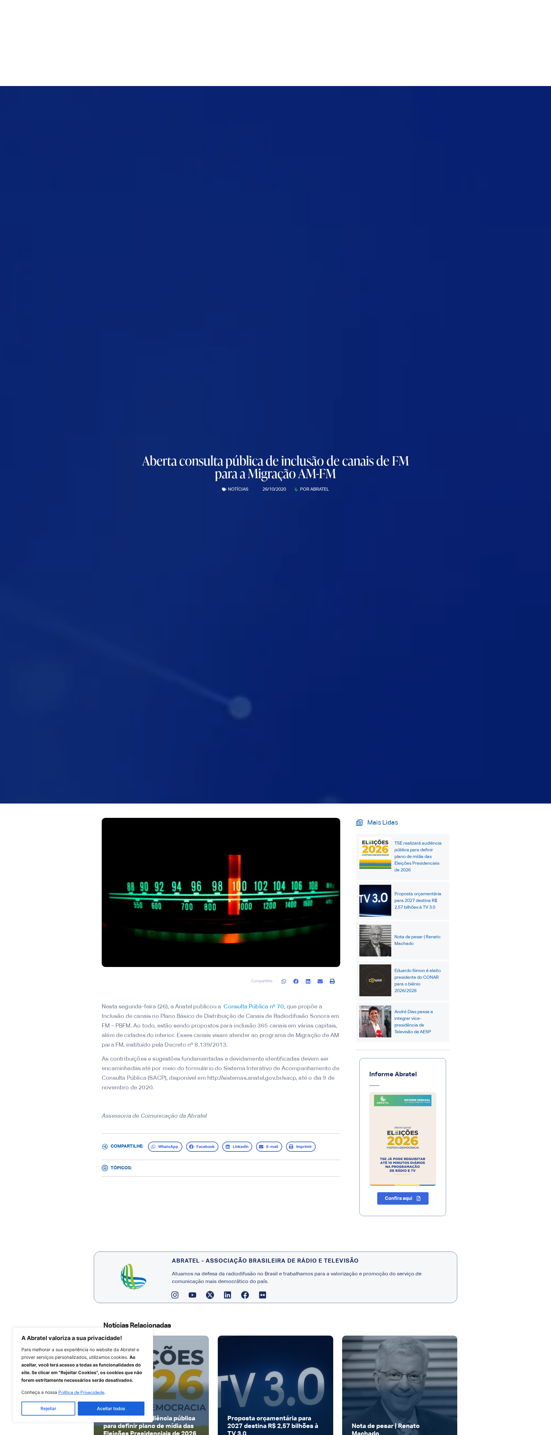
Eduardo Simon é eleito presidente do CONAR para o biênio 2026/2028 (417, 981)
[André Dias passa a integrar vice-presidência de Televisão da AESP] (375, 1021)
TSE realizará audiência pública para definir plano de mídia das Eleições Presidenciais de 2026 (418, 856)
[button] (284, 981)
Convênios (341, 71)
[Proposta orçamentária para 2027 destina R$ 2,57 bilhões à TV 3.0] (375, 901)
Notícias (238, 489)
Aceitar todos (111, 1408)
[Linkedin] (228, 1295)
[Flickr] (263, 1295)
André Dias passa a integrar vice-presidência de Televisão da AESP (413, 1022)
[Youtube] (193, 1295)
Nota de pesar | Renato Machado (417, 940)
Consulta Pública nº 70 (253, 1007)
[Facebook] (245, 1295)
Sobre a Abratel (224, 71)
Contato (370, 71)
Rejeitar (48, 1408)
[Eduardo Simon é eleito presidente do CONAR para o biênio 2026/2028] (375, 980)
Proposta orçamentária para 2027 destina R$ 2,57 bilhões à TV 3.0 (417, 901)
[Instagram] (175, 1295)
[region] (83, 1375)
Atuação (304, 71)
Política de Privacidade (81, 1392)
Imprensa (268, 71)
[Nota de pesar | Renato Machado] (375, 940)
